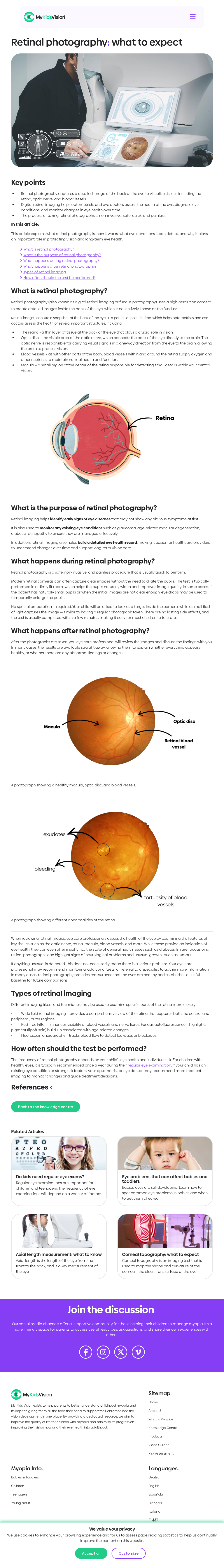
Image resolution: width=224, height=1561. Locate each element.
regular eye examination (149, 1065)
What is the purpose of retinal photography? (62, 255)
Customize (129, 1553)
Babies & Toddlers (25, 1477)
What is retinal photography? (48, 249)
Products (155, 1436)
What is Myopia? (161, 1419)
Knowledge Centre (163, 1427)
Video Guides (159, 1445)
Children (17, 1485)
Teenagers (19, 1494)
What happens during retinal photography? (61, 260)
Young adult (20, 1503)
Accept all (91, 1553)
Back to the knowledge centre (45, 1106)
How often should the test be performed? (59, 277)
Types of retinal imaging (44, 272)
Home (153, 1402)
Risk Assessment (161, 1453)
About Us (155, 1410)
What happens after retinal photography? (59, 266)
